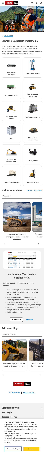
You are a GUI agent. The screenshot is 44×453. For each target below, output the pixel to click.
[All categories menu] (3, 3)
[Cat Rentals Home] (11, 2)
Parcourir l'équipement (34, 190)
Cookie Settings (13, 449)
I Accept (31, 449)
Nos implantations (14, 392)
